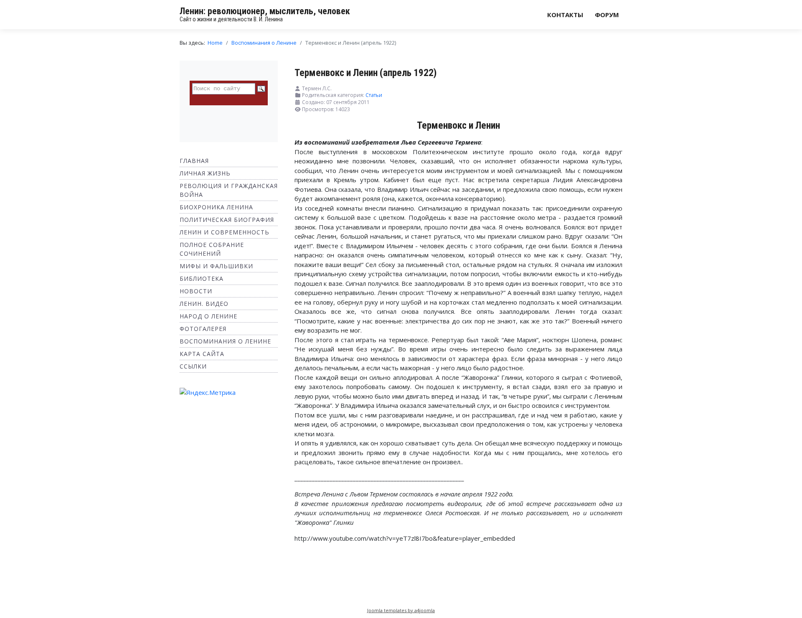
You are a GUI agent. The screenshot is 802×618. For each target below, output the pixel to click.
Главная (194, 161)
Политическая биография (227, 220)
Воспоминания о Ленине (225, 341)
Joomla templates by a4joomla (401, 610)
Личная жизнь (205, 173)
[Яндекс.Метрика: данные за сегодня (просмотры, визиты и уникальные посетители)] (208, 392)
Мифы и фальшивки (216, 266)
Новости (196, 291)
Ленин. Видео (204, 304)
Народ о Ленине (208, 316)
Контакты (565, 14)
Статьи (373, 95)
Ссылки (193, 366)
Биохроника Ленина (216, 207)
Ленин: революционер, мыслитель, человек (265, 11)
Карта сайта (202, 354)
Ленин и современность (224, 232)
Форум (607, 14)
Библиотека (201, 278)
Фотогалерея (203, 329)
